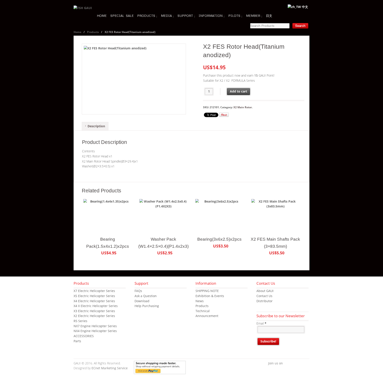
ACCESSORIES (84, 336)
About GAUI (265, 291)
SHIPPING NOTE (207, 291)
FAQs (138, 291)
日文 (269, 15)
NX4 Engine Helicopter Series (95, 331)
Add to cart (238, 91)
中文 (304, 7)
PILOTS (234, 15)
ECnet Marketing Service (110, 368)
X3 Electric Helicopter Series (94, 311)
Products (93, 32)
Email (261, 323)
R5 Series (80, 321)
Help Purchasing (147, 306)
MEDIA (166, 15)
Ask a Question (146, 296)
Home (77, 32)
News (199, 301)
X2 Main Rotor (242, 107)
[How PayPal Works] (160, 371)
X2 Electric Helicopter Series (94, 316)
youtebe (299, 363)
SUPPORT (185, 15)
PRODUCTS (146, 15)
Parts (77, 341)
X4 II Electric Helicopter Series (96, 306)
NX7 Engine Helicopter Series (95, 326)
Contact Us (264, 296)
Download (142, 301)
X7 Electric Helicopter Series (94, 291)
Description (96, 126)
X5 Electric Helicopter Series (94, 296)
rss (306, 363)
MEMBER (253, 15)
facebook (286, 363)
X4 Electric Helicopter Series (94, 301)
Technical (202, 311)
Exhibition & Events (209, 296)
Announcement (206, 316)
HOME (102, 15)
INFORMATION (211, 15)
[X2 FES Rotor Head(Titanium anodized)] (134, 79)
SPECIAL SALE (122, 15)
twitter (292, 363)
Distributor (264, 301)
